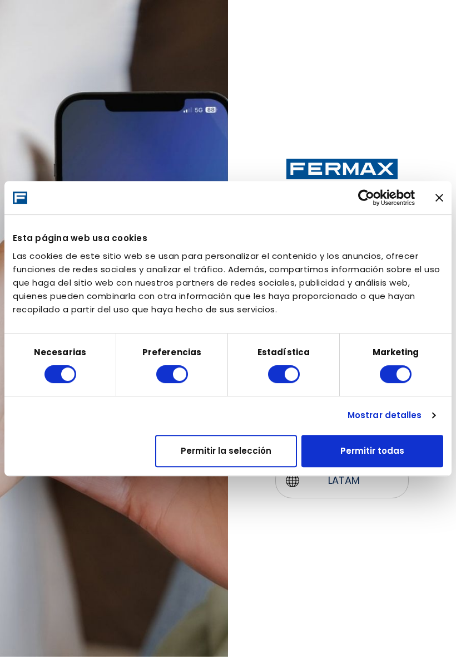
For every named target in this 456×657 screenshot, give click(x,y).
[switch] (172, 374)
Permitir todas (372, 451)
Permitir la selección (226, 451)
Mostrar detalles (385, 415)
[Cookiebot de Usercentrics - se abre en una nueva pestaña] (366, 197)
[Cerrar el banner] (439, 198)
